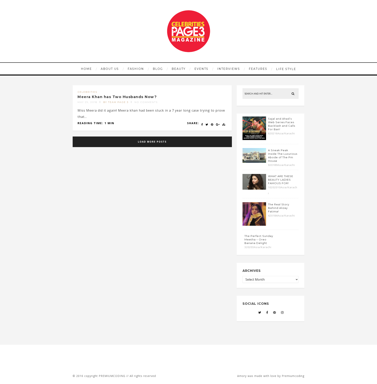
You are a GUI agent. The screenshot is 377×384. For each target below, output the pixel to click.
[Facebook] (267, 312)
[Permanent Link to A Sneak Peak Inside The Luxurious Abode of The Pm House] (254, 161)
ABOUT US (110, 69)
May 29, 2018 (87, 102)
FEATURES (258, 69)
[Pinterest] (274, 312)
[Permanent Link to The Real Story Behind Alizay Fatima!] (254, 224)
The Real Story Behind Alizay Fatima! (278, 208)
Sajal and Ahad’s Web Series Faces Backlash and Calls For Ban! (281, 124)
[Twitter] (259, 312)
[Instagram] (282, 312)
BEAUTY (179, 69)
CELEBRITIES (87, 91)
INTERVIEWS (228, 69)
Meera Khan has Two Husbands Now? (117, 97)
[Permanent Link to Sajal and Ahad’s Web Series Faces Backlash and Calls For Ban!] (254, 139)
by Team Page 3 (116, 102)
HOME (86, 69)
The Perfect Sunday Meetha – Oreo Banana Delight (258, 239)
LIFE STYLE (286, 69)
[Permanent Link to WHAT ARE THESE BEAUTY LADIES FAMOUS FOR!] (254, 188)
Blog (158, 69)
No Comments (146, 102)
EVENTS (201, 69)
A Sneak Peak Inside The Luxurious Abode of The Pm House (282, 155)
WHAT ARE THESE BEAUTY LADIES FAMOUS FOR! (280, 180)
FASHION (136, 69)
